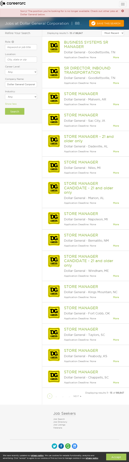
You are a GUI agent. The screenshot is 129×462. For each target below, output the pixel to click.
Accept (116, 457)
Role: (8, 41)
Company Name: (14, 79)
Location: (10, 54)
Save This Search (108, 23)
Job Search (59, 419)
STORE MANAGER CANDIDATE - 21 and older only (88, 187)
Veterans (57, 428)
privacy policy (37, 455)
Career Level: (12, 66)
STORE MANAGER (81, 94)
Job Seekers (64, 413)
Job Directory (60, 422)
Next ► (77, 396)
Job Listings (59, 425)
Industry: (10, 91)
